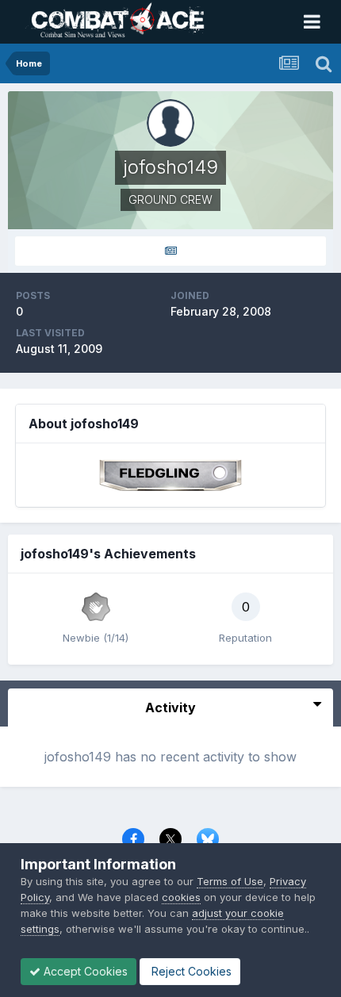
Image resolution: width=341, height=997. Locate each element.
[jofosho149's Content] (170, 251)
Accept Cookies (84, 971)
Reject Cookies (190, 971)
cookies (181, 897)
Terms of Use (230, 881)
